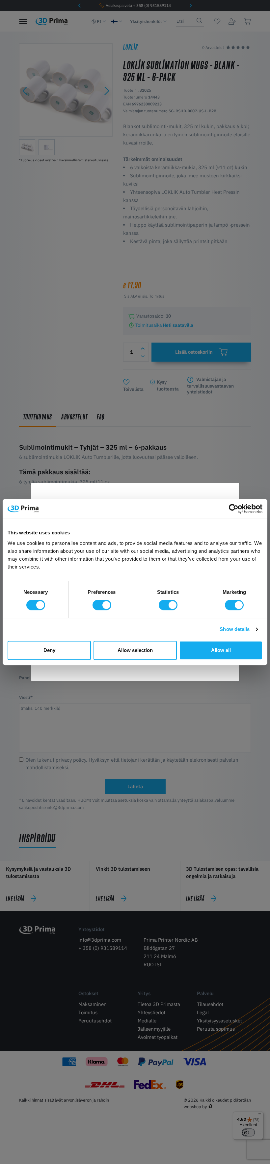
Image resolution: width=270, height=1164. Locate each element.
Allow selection (135, 650)
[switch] (102, 605)
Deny (49, 650)
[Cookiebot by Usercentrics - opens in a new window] (233, 509)
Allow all (221, 650)
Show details (235, 629)
